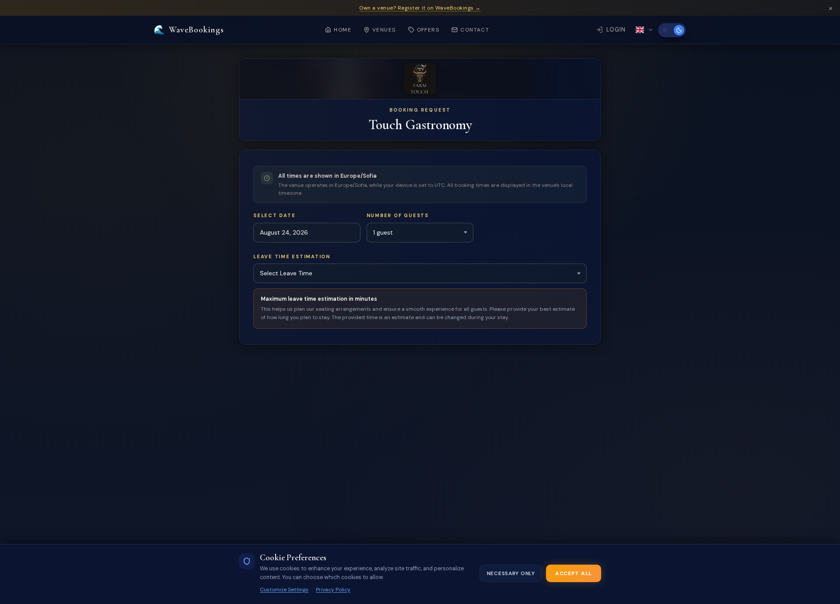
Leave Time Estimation (291, 256)
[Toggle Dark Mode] (672, 30)
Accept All (573, 573)
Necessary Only (511, 573)
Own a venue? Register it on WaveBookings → (419, 7)
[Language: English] (645, 29)
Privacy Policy (333, 589)
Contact (474, 29)
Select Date (274, 215)
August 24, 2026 (284, 232)
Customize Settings (284, 589)
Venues (384, 29)
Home (342, 29)
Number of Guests (398, 215)
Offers (428, 29)
